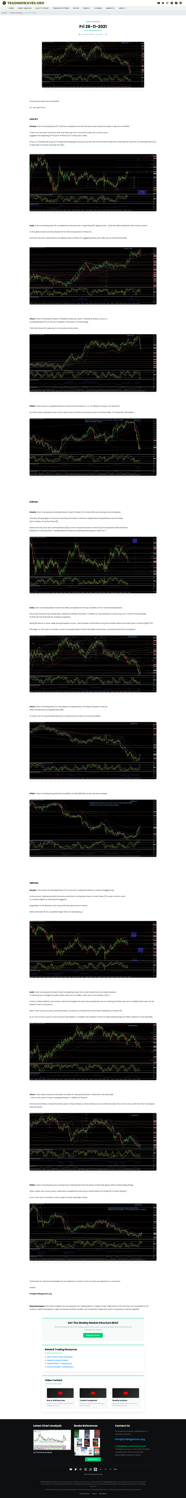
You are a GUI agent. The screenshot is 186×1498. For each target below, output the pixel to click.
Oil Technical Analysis (42, 1452)
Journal (98, 8)
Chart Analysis (25, 8)
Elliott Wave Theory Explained (59, 1357)
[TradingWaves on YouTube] (158, 3)
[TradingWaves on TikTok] (176, 3)
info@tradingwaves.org (130, 1439)
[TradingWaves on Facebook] (171, 3)
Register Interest (93, 1335)
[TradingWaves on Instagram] (167, 3)
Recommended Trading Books (60, 1367)
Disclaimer (103, 1494)
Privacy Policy (84, 1494)
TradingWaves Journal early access (130, 1446)
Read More (93, 1459)
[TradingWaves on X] (163, 3)
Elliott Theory (42, 8)
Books (76, 8)
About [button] (122, 8)
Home (11, 8)
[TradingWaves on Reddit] (180, 3)
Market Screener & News (57, 1360)
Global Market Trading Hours (59, 1363)
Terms (94, 1494)
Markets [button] (110, 8)
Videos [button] (86, 8)
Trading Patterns (61, 8)
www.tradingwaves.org (93, 1474)
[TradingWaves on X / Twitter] (75, 1469)
